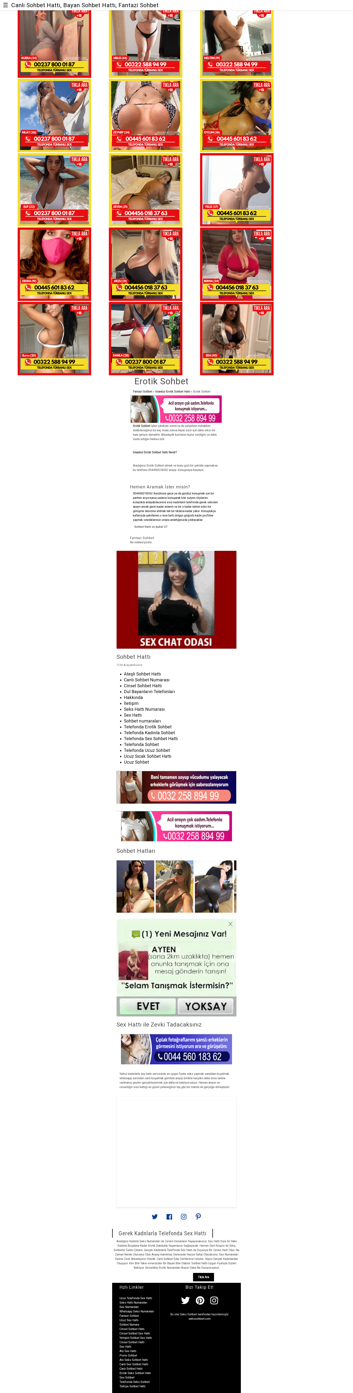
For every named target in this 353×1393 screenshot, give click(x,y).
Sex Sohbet (127, 1377)
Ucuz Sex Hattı (129, 1320)
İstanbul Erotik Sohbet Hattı (172, 391)
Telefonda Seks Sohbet (135, 1382)
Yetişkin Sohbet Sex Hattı (136, 1338)
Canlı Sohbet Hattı (131, 1368)
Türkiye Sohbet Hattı (132, 1386)
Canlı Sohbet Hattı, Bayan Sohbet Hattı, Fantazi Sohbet (85, 5)
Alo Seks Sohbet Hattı (134, 1360)
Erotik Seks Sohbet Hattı (135, 1373)
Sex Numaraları (129, 1307)
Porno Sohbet (128, 1355)
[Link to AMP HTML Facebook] (169, 1218)
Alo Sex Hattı (128, 1351)
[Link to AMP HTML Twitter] (154, 1218)
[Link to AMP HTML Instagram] (183, 1218)
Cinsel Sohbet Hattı (132, 1329)
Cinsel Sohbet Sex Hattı (135, 1333)
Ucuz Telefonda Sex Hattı (136, 1298)
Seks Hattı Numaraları (133, 1302)
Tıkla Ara (203, 1277)
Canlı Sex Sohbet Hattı (134, 1364)
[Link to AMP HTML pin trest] (198, 1218)
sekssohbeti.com (199, 1318)
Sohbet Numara (129, 1324)
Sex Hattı (125, 1346)
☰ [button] (5, 5)
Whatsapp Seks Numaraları (137, 1311)
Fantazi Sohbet (142, 391)
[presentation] (230, 886)
